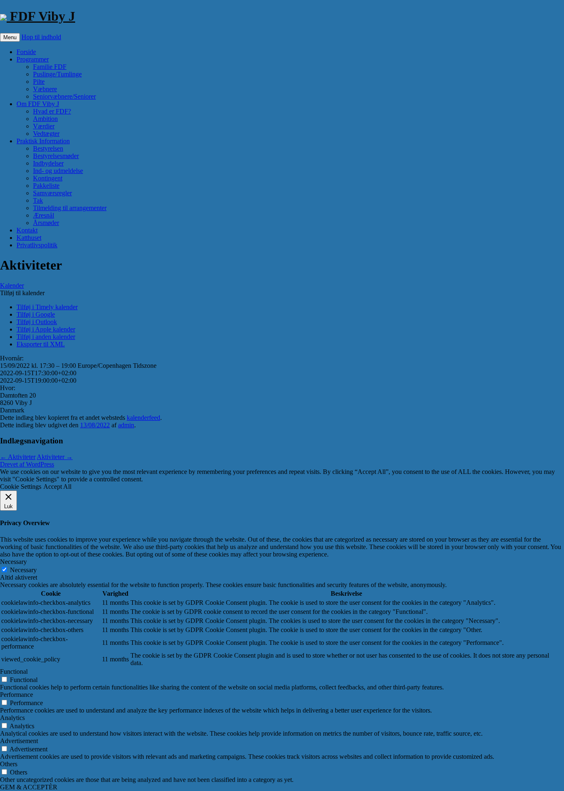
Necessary (23, 569)
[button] (22, 292)
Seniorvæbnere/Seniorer (64, 96)
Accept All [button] (57, 486)
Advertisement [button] (19, 740)
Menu (10, 37)
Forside (26, 51)
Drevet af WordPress (27, 464)
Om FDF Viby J (38, 103)
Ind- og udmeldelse (58, 170)
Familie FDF (49, 66)
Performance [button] (16, 694)
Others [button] (8, 763)
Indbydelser (48, 163)
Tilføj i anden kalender (46, 336)
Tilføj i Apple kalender (46, 329)
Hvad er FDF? (52, 111)
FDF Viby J (41, 16)
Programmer (33, 59)
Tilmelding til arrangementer (70, 207)
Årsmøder (46, 222)
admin (126, 425)
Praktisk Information (43, 140)
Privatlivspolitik (37, 245)
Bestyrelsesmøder (56, 155)
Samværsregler (52, 193)
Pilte (39, 81)
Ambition (45, 118)
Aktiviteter (18, 456)
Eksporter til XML (41, 344)
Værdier (44, 126)
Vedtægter (46, 133)
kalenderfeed (143, 417)
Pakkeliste (46, 185)
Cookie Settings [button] (20, 486)
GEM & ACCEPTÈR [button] (28, 787)
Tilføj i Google (36, 314)
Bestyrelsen (48, 148)
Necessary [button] (13, 561)
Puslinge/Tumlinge (57, 74)
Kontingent (47, 178)
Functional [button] (14, 671)
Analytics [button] (12, 717)
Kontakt (27, 230)
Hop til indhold (41, 36)
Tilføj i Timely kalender (47, 306)
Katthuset (29, 237)
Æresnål (43, 215)
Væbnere (45, 88)
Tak (38, 200)
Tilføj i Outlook (37, 321)
